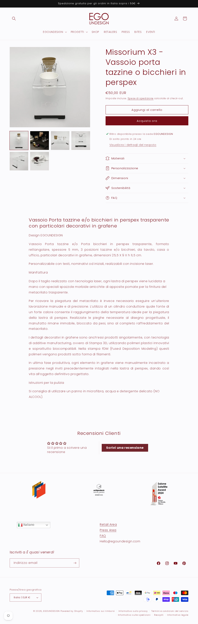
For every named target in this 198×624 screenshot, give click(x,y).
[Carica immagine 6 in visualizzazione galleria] (39, 161)
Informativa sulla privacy (133, 611)
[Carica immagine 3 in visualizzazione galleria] (60, 140)
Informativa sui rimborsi (100, 611)
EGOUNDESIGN (51, 611)
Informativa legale (177, 614)
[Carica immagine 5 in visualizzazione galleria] (19, 161)
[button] (14, 18)
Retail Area (108, 524)
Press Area (108, 530)
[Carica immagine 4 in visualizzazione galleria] (80, 140)
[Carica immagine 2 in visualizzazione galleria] (39, 140)
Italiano (28, 524)
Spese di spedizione (141, 98)
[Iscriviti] (75, 563)
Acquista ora (147, 121)
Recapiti (159, 614)
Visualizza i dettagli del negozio (132, 145)
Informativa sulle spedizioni (134, 614)
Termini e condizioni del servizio (169, 611)
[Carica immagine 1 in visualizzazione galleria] (19, 140)
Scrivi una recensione (125, 447)
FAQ (103, 535)
